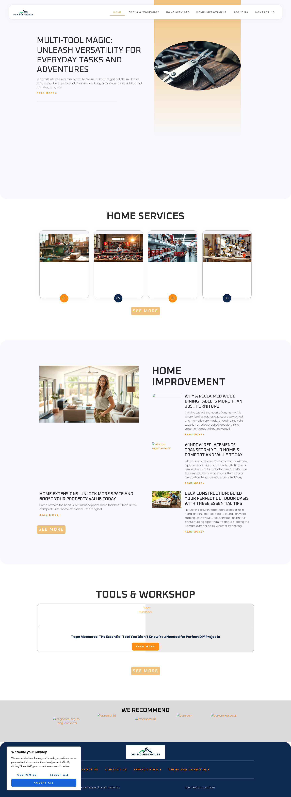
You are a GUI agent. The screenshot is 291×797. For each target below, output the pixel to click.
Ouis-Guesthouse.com (200, 787)
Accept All (44, 782)
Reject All (59, 774)
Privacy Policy (148, 769)
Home (117, 12)
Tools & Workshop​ (143, 12)
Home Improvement (211, 12)
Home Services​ (178, 12)
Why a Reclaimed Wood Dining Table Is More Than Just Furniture (213, 401)
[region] (44, 768)
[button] (39, 627)
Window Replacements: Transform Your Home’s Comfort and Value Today (214, 450)
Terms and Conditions (189, 769)
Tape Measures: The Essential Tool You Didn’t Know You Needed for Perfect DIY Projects (145, 636)
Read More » (47, 93)
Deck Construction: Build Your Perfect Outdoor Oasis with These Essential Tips (217, 498)
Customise (27, 774)
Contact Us (264, 12)
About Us (241, 12)
